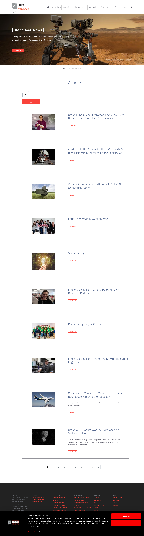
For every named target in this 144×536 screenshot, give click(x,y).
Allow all (126, 516)
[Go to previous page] (47, 467)
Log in (115, 503)
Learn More (72, 126)
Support (92, 7)
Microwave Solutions (59, 510)
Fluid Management (59, 505)
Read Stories (18, 50)
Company (105, 7)
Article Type (26, 91)
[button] (132, 7)
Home (65, 68)
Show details (32, 532)
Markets (66, 7)
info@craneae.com (38, 497)
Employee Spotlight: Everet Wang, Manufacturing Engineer (98, 360)
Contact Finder (37, 502)
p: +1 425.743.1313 (38, 499)
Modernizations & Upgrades (82, 508)
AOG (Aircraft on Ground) (81, 497)
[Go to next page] (104, 467)
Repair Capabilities (79, 510)
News (126, 7)
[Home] (21, 7)
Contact (96, 510)
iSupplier (115, 505)
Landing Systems (58, 503)
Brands (96, 497)
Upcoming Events (99, 505)
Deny (126, 523)
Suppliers (116, 500)
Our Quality (97, 500)
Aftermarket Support (80, 500)
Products (79, 7)
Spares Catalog (117, 497)
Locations (97, 508)
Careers (118, 7)
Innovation (56, 7)
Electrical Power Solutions (61, 508)
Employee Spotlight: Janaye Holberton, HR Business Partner (93, 291)
